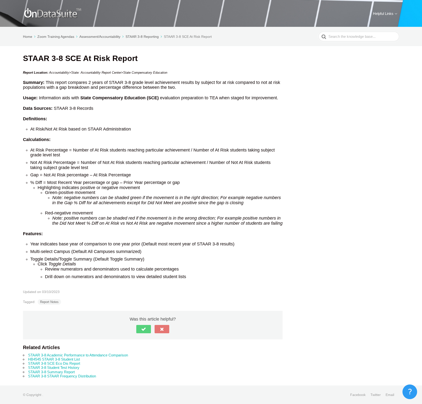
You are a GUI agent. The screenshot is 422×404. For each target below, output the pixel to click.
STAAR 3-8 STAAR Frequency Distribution (62, 376)
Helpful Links (383, 13)
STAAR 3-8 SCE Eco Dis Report (54, 363)
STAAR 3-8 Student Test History (53, 367)
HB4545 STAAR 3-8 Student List (54, 359)
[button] (143, 329)
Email (390, 395)
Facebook (358, 395)
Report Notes (49, 302)
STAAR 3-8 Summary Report (51, 372)
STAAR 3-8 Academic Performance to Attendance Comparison (78, 355)
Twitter (375, 395)
